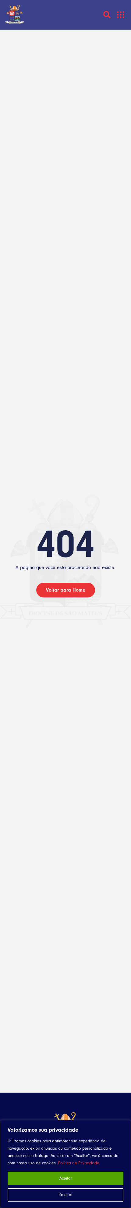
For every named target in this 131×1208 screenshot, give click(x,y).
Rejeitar (65, 1194)
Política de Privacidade (78, 1163)
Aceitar (65, 1178)
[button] (120, 14)
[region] (65, 1164)
